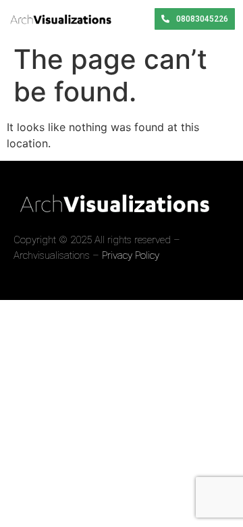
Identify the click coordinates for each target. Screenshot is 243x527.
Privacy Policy (130, 255)
